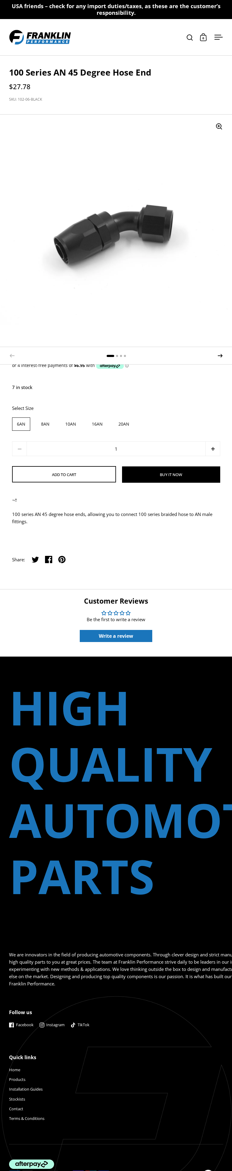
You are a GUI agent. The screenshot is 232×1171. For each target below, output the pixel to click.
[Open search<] (190, 37)
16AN (97, 424)
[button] (220, 356)
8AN (45, 424)
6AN (21, 424)
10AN (70, 424)
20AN (123, 424)
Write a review (116, 636)
